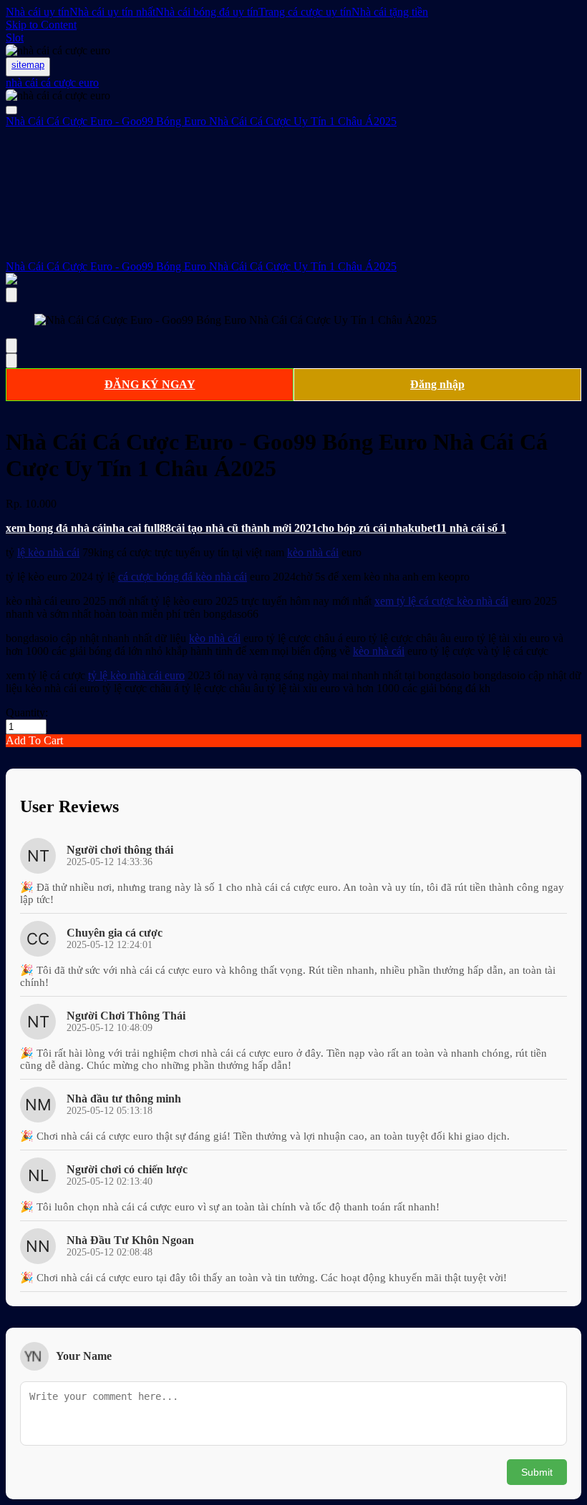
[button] (293, 740)
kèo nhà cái (313, 552)
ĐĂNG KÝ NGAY (150, 384)
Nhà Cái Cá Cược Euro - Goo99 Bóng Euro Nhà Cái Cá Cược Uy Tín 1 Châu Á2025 (201, 266)
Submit (537, 1472)
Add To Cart (34, 740)
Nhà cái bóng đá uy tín (206, 12)
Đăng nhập (437, 384)
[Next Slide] (11, 360)
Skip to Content (41, 25)
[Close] (11, 294)
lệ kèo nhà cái (48, 552)
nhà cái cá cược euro (52, 83)
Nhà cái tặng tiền (389, 12)
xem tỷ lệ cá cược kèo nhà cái (441, 601)
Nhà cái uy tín (37, 12)
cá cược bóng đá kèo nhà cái (182, 577)
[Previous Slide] (11, 345)
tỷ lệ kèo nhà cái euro (136, 675)
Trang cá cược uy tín (304, 12)
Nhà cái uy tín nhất (112, 12)
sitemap (27, 64)
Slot (15, 37)
